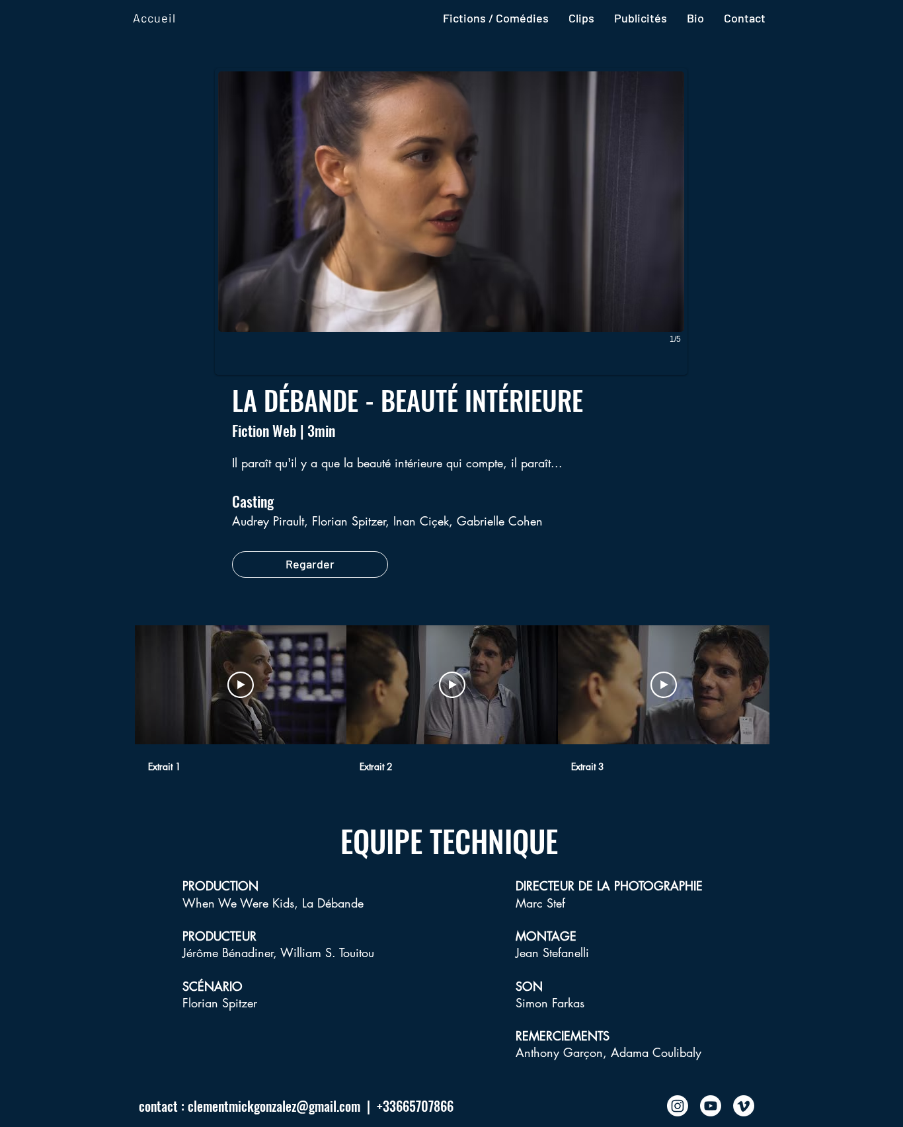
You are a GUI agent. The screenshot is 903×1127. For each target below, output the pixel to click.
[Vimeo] (743, 1105)
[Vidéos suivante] (789, 682)
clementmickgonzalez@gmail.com (274, 1106)
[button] (451, 221)
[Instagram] (677, 1105)
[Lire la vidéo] (240, 685)
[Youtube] (710, 1105)
